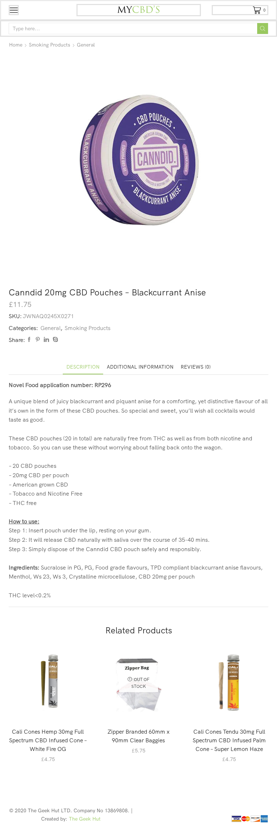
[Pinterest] (38, 340)
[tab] (83, 367)
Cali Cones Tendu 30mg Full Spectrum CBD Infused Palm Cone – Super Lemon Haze (229, 740)
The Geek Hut (85, 819)
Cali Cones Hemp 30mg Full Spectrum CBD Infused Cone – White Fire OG (48, 740)
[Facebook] (29, 340)
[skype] (54, 340)
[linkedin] (46, 340)
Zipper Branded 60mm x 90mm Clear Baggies (138, 736)
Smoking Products (49, 44)
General (86, 44)
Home (15, 44)
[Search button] (262, 28)
